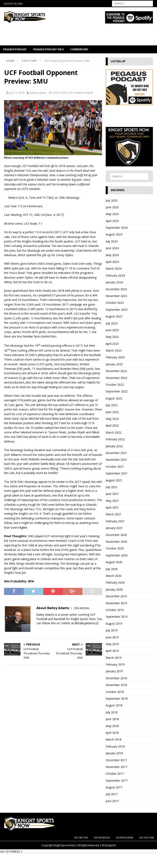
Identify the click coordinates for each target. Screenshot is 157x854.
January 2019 (114, 671)
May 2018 (112, 726)
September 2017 (117, 780)
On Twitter (81, 837)
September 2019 (117, 617)
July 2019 (112, 630)
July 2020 (112, 569)
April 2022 (112, 425)
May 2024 (112, 255)
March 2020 (113, 576)
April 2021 (112, 507)
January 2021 (114, 528)
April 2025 (112, 221)
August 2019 (114, 623)
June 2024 (112, 248)
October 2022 (115, 385)
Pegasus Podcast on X (48, 49)
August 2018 (114, 705)
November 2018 (116, 685)
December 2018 (116, 678)
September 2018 (117, 698)
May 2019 (112, 644)
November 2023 (116, 296)
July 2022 (112, 405)
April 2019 (112, 651)
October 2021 (115, 466)
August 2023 (114, 316)
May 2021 (112, 501)
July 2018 (112, 712)
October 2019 (115, 610)
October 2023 (115, 303)
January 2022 (114, 446)
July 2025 (112, 200)
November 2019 (116, 603)
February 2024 (115, 275)
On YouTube (146, 837)
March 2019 (113, 658)
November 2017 (116, 767)
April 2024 (112, 262)
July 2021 (112, 487)
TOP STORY (60, 92)
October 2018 (115, 692)
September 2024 (117, 228)
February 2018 (115, 746)
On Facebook (102, 837)
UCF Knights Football (80, 92)
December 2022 (116, 371)
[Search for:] (132, 3)
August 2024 (114, 234)
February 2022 (115, 439)
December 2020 (116, 535)
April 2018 (112, 733)
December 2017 (116, 760)
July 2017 (112, 794)
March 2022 (113, 432)
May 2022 (112, 419)
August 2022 (114, 398)
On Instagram (124, 837)
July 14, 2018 (16, 92)
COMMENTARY (79, 49)
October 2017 (115, 774)
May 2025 (112, 214)
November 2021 (116, 460)
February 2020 (115, 582)
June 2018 (112, 719)
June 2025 (112, 207)
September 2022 (117, 391)
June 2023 (112, 330)
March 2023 (113, 350)
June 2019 (112, 637)
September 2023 (117, 310)
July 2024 (112, 241)
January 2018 (114, 753)
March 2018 (113, 739)
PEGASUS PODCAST (15, 49)
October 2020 (115, 548)
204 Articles (81, 608)
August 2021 (114, 480)
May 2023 (112, 337)
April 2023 (112, 344)
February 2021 (115, 521)
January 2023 (114, 364)
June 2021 (112, 494)
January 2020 (114, 589)
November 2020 (116, 542)
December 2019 (116, 596)
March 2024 (113, 268)
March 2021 (113, 514)
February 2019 (115, 664)
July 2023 (112, 323)
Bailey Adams (38, 92)
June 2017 (112, 801)
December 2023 (116, 289)
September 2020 (117, 555)
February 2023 (115, 357)
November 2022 (116, 378)
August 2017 (114, 787)
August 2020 (114, 562)
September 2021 (117, 473)
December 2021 (116, 453)
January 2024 (114, 282)
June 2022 (112, 412)
